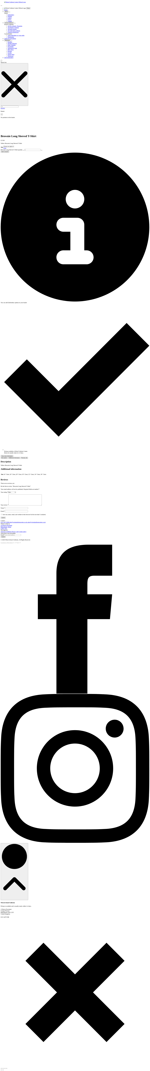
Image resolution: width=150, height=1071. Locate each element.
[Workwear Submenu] (11, 40)
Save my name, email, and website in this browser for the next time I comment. (24, 514)
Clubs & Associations (10, 38)
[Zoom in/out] (1, 1068)
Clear (4, 148)
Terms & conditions (6, 531)
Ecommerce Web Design (7, 542)
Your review (5, 505)
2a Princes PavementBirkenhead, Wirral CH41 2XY (6, 527)
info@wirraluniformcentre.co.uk (18, 522)
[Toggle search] (1, 61)
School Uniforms (9, 22)
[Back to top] (14, 871)
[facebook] (75, 693)
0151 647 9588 (5, 522)
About (6, 11)
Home (6, 10)
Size (2, 147)
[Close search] (14, 84)
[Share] (5, 1068)
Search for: (4, 62)
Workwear (7, 40)
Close (28, 8)
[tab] (4, 458)
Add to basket (4, 151)
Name (3, 508)
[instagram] (75, 842)
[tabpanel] (75, 463)
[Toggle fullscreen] (3, 1068)
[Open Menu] (1, 5)
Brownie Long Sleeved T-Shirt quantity (11, 150)
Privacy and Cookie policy (19, 531)
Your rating (4, 492)
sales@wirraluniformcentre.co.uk (36, 522)
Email (3, 511)
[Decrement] (23, 150)
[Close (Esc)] (6, 1068)
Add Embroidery (8, 57)
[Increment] (41, 150)
